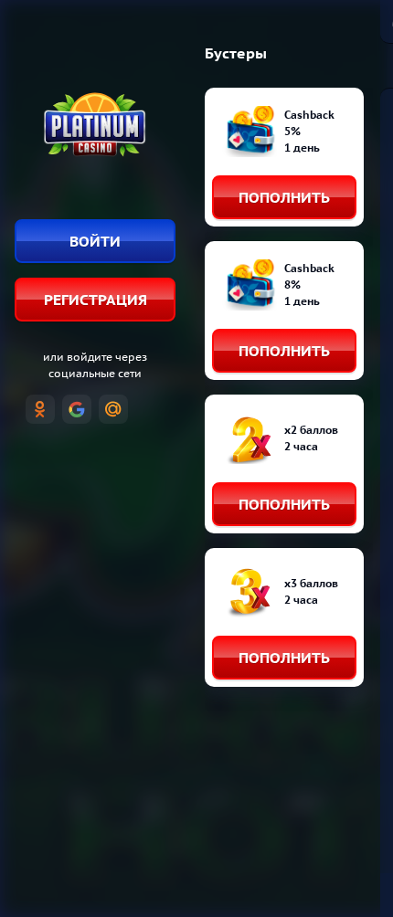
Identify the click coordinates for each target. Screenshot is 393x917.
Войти (95, 241)
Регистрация (95, 299)
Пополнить (284, 197)
